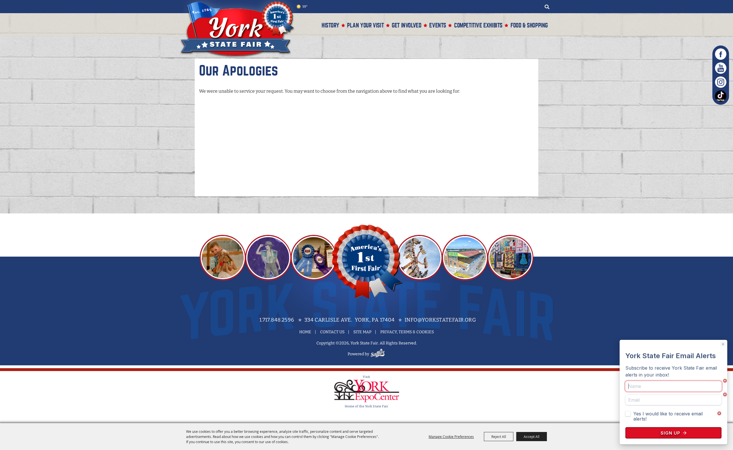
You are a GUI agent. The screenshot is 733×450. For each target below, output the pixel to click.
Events (437, 25)
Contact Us (332, 332)
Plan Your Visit (365, 25)
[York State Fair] (240, 29)
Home (305, 332)
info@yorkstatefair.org (440, 320)
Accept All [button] (531, 436)
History (330, 25)
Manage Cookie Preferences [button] (451, 436)
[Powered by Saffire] (378, 354)
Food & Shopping (529, 25)
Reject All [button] (498, 436)
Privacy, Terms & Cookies (407, 332)
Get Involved (406, 25)
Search (547, 6)
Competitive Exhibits (478, 25)
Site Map (362, 332)
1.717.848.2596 (276, 320)
